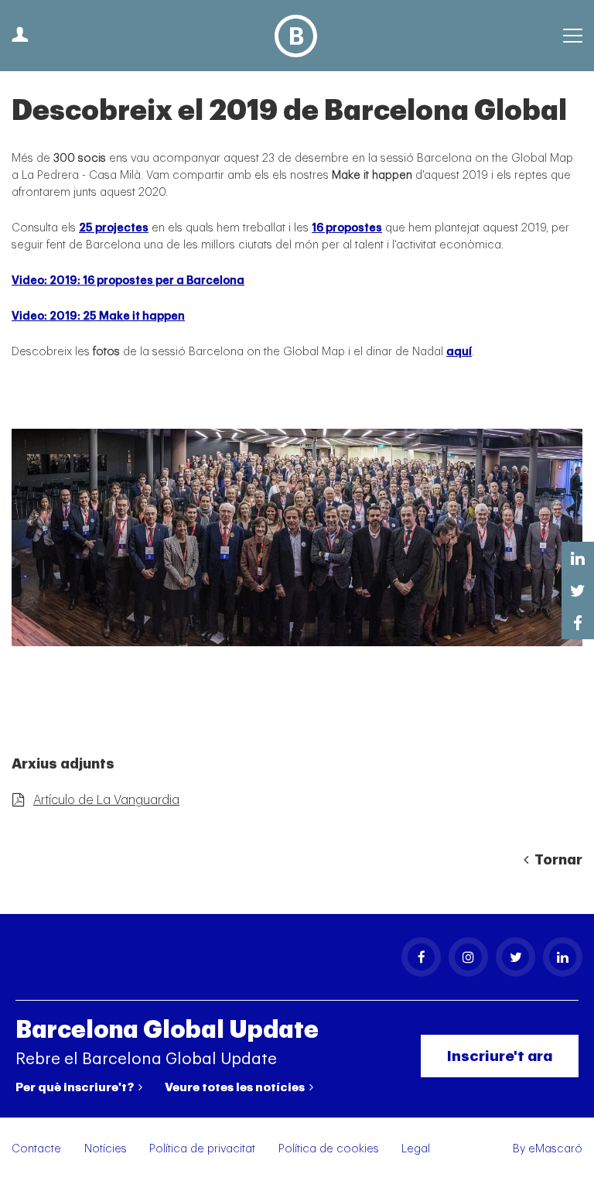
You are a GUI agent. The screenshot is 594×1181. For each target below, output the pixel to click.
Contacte (36, 1149)
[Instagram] (468, 957)
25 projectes (113, 228)
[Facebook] (421, 957)
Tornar (556, 860)
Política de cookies (328, 1149)
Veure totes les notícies (236, 1087)
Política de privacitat (202, 1149)
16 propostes (347, 228)
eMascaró (555, 1149)
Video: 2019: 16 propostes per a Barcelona (128, 280)
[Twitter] (515, 957)
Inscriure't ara (499, 1056)
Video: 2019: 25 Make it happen (98, 316)
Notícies (105, 1149)
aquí (459, 352)
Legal (415, 1149)
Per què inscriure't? (75, 1087)
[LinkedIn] (562, 957)
